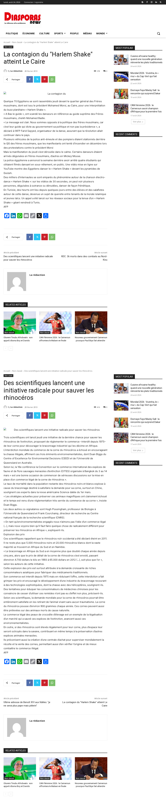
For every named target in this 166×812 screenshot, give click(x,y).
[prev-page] (6, 348)
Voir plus (137, 121)
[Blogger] (142, 2)
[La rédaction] (6, 71)
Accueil (7, 42)
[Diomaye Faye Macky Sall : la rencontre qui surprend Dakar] (121, 94)
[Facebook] (147, 2)
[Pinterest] (44, 79)
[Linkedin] (156, 2)
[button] (158, 33)
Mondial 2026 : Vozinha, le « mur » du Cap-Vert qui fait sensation (144, 76)
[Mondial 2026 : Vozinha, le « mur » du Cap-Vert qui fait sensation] (121, 77)
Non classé (17, 42)
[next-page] (11, 348)
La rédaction (16, 71)
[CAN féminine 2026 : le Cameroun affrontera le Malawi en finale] (55, 322)
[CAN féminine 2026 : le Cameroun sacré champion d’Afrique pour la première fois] (121, 109)
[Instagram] (152, 2)
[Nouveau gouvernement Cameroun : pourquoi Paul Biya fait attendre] (91, 322)
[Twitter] (160, 2)
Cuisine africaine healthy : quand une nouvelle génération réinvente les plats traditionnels (146, 59)
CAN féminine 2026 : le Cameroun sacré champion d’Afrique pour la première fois (146, 108)
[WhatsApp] (52, 79)
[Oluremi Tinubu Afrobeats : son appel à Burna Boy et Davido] (20, 322)
